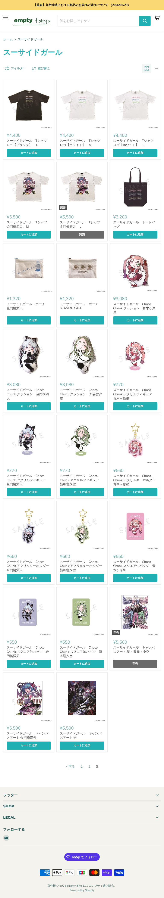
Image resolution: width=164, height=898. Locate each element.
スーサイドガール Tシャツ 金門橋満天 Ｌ (81, 224)
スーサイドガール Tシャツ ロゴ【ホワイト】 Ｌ (135, 143)
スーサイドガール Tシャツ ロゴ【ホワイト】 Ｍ (81, 143)
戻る (71, 766)
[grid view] (146, 68)
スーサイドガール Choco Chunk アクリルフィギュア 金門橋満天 (28, 480)
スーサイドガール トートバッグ (134, 224)
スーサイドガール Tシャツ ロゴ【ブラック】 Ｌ (28, 143)
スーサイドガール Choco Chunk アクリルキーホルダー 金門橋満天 (29, 566)
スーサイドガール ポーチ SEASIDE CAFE (80, 306)
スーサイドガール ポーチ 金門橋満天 (27, 306)
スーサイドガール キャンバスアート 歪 (80, 735)
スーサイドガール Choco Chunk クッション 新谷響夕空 (81, 394)
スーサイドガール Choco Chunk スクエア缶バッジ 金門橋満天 (28, 651)
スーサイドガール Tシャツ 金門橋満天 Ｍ (28, 224)
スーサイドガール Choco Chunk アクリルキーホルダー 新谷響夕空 (82, 566)
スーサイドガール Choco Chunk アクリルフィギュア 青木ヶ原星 (134, 394)
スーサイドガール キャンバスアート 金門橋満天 (27, 735)
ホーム (8, 39)
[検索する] (145, 21)
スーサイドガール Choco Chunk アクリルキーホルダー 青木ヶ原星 (136, 480)
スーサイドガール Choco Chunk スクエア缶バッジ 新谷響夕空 (81, 651)
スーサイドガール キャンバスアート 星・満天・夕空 (134, 649)
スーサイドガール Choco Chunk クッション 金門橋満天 (28, 394)
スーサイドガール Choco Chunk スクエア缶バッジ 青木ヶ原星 (134, 566)
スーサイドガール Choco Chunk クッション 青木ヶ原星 (134, 308)
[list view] (156, 68)
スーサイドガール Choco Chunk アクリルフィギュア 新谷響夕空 (81, 480)
